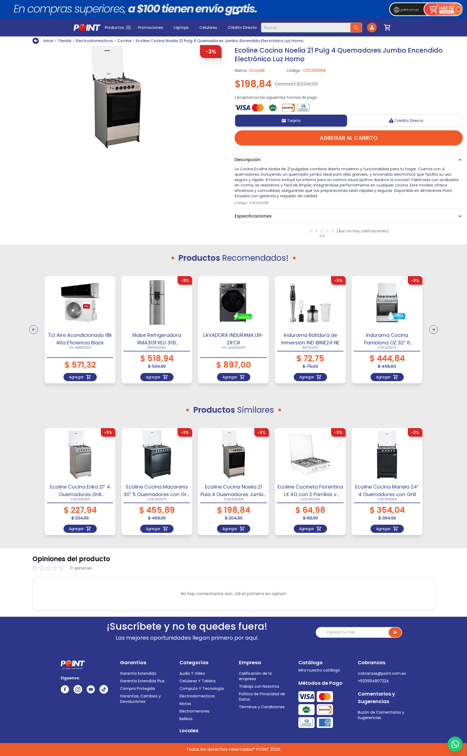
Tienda (64, 40)
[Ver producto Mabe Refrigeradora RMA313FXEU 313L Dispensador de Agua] (156, 302)
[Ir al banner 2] (235, 13)
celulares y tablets (197, 681)
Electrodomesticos (94, 40)
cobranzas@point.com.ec (382, 673)
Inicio (48, 40)
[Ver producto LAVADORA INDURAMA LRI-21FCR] (233, 302)
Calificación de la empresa (255, 676)
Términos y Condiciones (262, 707)
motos (185, 703)
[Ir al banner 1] (229, 13)
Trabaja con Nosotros (259, 686)
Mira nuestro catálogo (319, 670)
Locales (188, 730)
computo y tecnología (201, 688)
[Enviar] (395, 632)
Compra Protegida (137, 688)
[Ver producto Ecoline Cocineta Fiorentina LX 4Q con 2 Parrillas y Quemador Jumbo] (310, 454)
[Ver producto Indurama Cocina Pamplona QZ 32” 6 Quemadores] (387, 302)
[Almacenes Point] (87, 27)
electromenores (194, 711)
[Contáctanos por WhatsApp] (455, 744)
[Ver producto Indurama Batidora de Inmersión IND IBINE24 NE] (310, 302)
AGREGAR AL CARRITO (349, 138)
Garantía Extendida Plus (142, 681)
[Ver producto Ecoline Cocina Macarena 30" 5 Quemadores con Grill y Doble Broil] (156, 454)
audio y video (192, 673)
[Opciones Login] (371, 27)
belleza (185, 718)
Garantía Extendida (138, 673)
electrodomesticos (197, 696)
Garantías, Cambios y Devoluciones (140, 698)
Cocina (124, 40)
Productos (114, 27)
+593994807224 (373, 681)
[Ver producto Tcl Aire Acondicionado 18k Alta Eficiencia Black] (80, 302)
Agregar (76, 377)
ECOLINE (257, 70)
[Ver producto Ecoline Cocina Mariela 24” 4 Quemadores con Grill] (387, 454)
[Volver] (36, 41)
